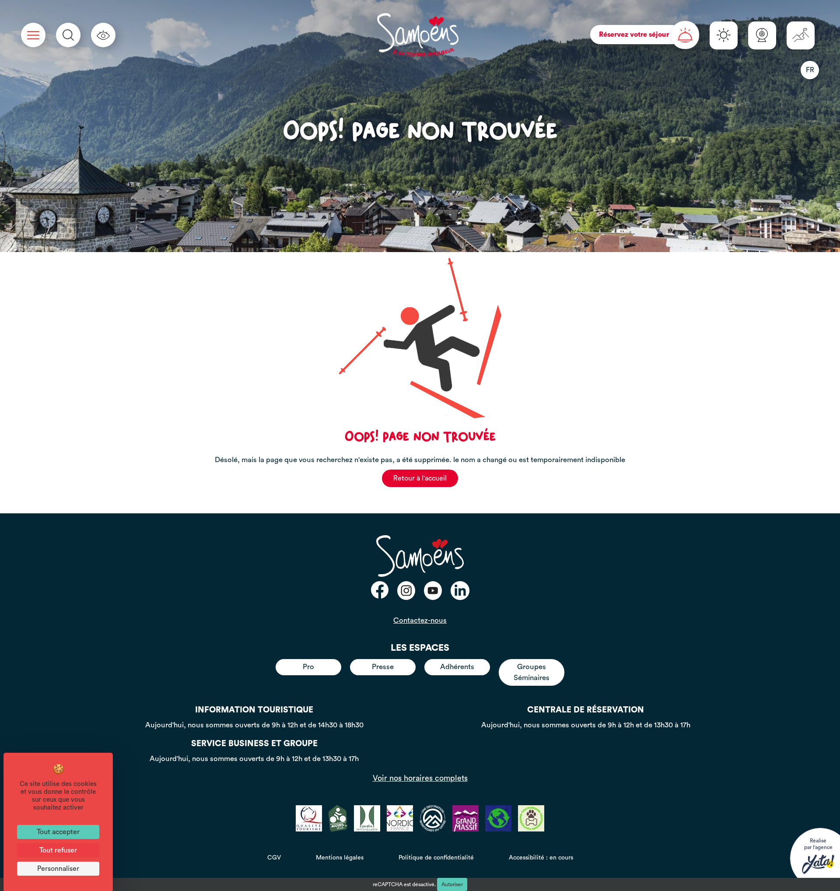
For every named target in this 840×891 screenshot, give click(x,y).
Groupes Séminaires (532, 672)
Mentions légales (340, 858)
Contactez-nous (420, 620)
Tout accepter (58, 831)
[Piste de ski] (801, 35)
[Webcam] (762, 35)
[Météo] (724, 35)
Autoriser (452, 884)
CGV (274, 858)
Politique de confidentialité (436, 858)
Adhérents (457, 666)
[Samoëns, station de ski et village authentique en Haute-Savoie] (417, 35)
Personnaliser (58, 868)
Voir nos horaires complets (420, 778)
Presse (383, 666)
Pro (308, 666)
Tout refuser (58, 850)
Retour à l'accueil (420, 478)
